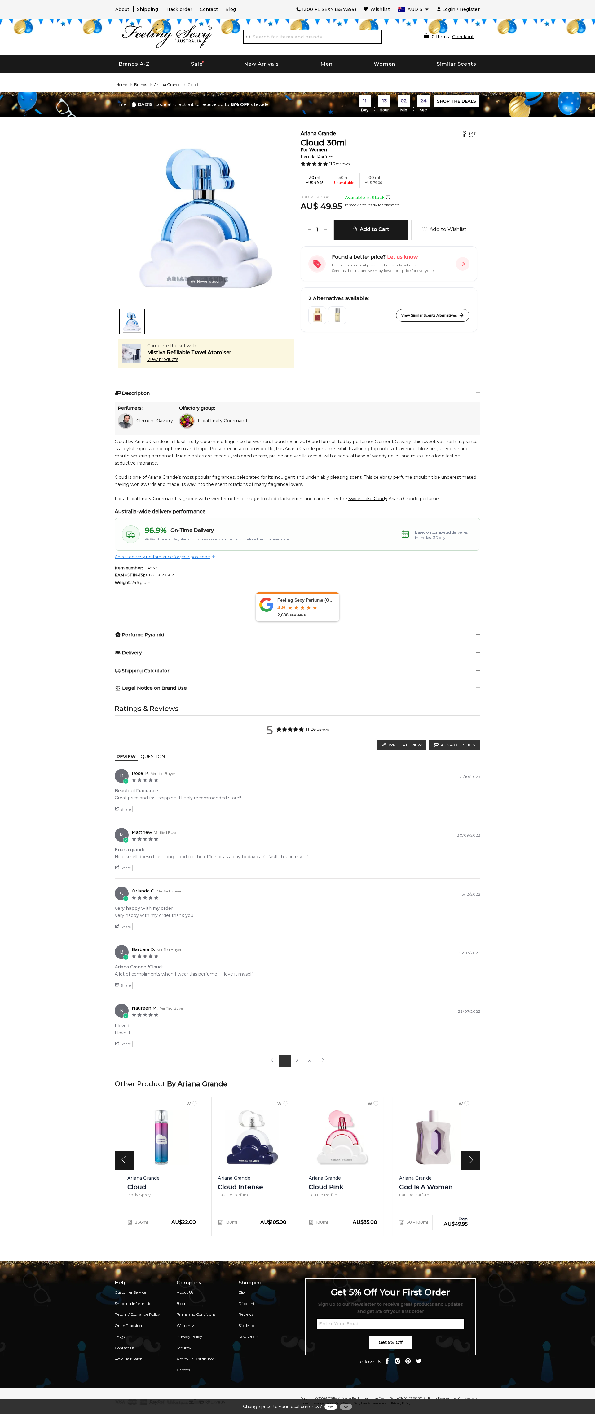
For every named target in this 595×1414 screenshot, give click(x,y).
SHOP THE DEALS (456, 101)
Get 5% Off (391, 1342)
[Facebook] (465, 135)
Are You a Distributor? (196, 1359)
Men (326, 64)
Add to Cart (373, 229)
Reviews (246, 1314)
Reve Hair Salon (129, 1359)
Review (126, 756)
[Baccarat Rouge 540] (317, 315)
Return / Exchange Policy (137, 1314)
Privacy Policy (189, 1336)
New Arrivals (261, 64)
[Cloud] (132, 321)
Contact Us (124, 1347)
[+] (325, 230)
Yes (330, 1406)
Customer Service (130, 1292)
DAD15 (145, 104)
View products (162, 359)
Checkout (463, 36)
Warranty (185, 1325)
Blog (230, 9)
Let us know (402, 257)
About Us (185, 1292)
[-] (309, 230)
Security (184, 1347)
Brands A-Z (134, 64)
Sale (197, 64)
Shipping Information (134, 1303)
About (122, 9)
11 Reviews (339, 163)
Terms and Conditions (196, 1314)
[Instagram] (397, 1362)
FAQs (120, 1336)
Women (384, 64)
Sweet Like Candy (367, 498)
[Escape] (337, 315)
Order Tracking (128, 1325)
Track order (178, 9)
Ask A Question (458, 744)
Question (153, 756)
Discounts (247, 1303)
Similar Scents (456, 64)
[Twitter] (473, 135)
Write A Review (405, 744)
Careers (183, 1369)
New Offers (248, 1336)
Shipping (147, 9)
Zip (242, 1292)
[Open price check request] (462, 264)
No (345, 1406)
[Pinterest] (408, 1362)
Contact (209, 9)
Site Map (246, 1325)
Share (125, 809)
